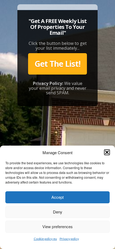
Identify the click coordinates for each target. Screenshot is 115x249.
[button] (107, 152)
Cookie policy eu (45, 239)
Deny (57, 212)
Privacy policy (69, 239)
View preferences (57, 226)
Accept (57, 197)
